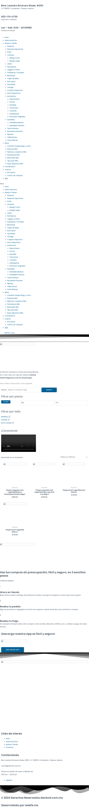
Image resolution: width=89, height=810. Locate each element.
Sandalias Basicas (16, 122)
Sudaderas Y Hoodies (15, 73)
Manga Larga (15, 61)
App (6, 178)
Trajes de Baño (13, 78)
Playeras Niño (12, 149)
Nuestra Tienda (11, 43)
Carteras (13, 111)
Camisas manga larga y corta (19, 146)
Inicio (7, 37)
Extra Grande (6, 423)
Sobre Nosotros (11, 40)
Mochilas (13, 105)
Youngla (10, 87)
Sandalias (11, 120)
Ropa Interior (15, 99)
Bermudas (11, 76)
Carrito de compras (15, 175)
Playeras (10, 46)
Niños (7, 143)
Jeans (9, 64)
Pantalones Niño (13, 155)
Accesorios (11, 96)
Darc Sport (11, 81)
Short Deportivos (14, 93)
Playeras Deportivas (15, 49)
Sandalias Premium (17, 125)
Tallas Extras (12, 137)
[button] (44, 183)
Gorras (12, 102)
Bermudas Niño (13, 158)
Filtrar (5, 402)
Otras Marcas (12, 140)
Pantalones (11, 67)
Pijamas (10, 134)
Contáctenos (10, 167)
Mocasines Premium (15, 131)
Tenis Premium (13, 128)
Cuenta (8, 170)
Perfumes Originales (17, 117)
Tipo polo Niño (12, 161)
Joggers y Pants (13, 70)
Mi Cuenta (11, 172)
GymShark (11, 84)
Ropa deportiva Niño (15, 164)
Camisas (10, 55)
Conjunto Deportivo (15, 90)
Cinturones (14, 108)
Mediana (4, 417)
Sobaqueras (14, 114)
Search (4, 390)
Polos (9, 52)
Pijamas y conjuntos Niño (17, 152)
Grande (4, 420)
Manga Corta (15, 58)
